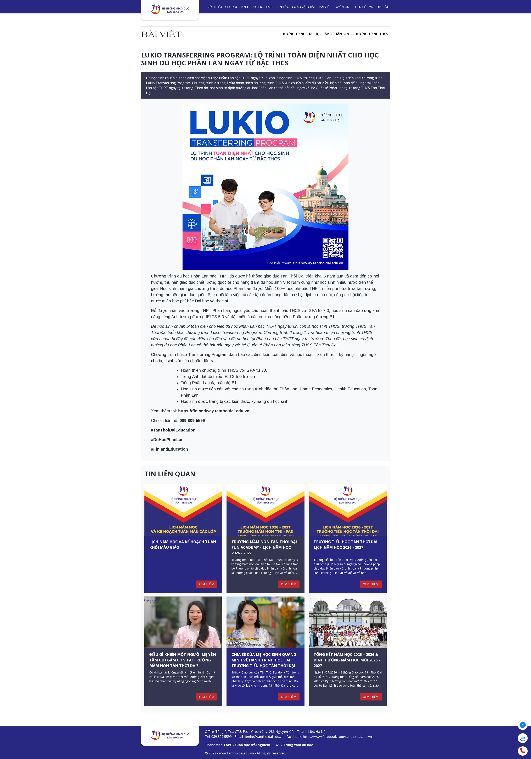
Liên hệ (360, 7)
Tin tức (283, 7)
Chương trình (236, 7)
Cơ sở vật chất (304, 7)
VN (371, 7)
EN (379, 7)
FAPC (269, 7)
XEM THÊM (206, 584)
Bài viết (325, 7)
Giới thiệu (214, 7)
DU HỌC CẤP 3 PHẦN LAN (329, 34)
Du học (257, 7)
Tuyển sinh (342, 7)
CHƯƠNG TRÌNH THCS (370, 34)
